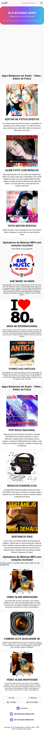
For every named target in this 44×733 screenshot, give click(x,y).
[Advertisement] (22, 51)
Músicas (34, 698)
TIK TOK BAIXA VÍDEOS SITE (24, 720)
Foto (13, 698)
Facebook (24, 708)
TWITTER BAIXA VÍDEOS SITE (24, 714)
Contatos (13, 702)
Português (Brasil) (27, 3)
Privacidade (33, 702)
